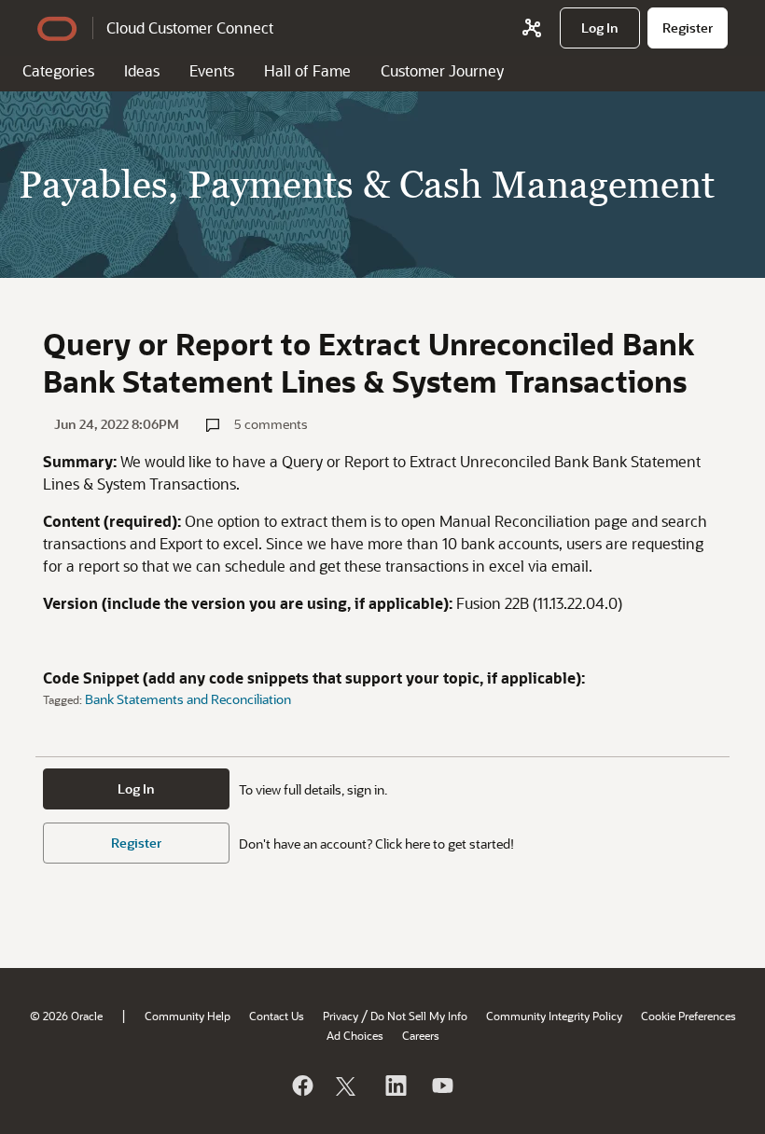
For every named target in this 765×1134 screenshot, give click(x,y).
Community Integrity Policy (554, 1015)
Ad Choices (355, 1035)
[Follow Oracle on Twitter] (348, 1085)
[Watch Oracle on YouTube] (441, 1085)
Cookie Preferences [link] (688, 1015)
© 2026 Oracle (66, 1015)
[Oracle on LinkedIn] (394, 1085)
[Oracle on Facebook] (301, 1085)
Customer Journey (442, 70)
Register (136, 842)
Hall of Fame (307, 70)
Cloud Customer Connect (189, 27)
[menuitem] (600, 27)
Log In (136, 788)
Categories (58, 70)
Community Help (187, 1015)
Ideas (142, 70)
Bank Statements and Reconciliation (188, 699)
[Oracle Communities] (532, 28)
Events (211, 70)
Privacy (340, 1015)
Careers (420, 1035)
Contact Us (276, 1015)
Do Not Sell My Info (418, 1015)
